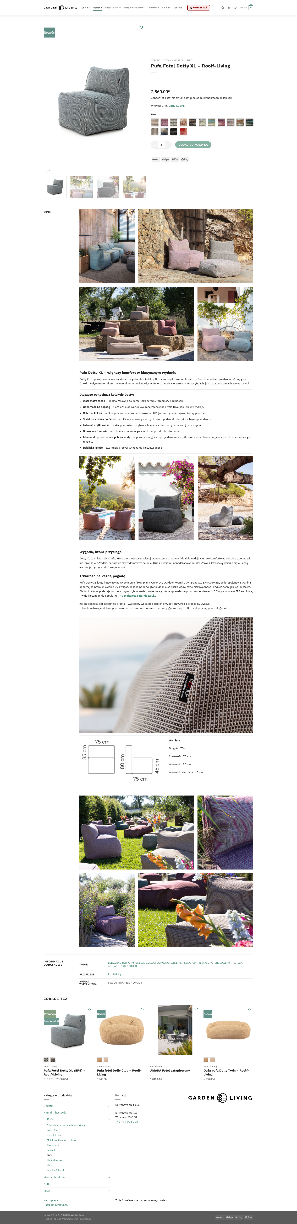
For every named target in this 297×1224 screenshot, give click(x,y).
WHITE (231, 962)
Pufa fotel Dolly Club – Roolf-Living (119, 1072)
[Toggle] (108, 1106)
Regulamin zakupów (56, 1204)
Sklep (85, 7)
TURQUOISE (220, 962)
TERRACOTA (205, 962)
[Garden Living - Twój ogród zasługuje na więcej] (60, 7)
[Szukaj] (223, 7)
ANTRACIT (114, 966)
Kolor (153, 114)
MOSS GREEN (167, 962)
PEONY (186, 962)
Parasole (51, 1150)
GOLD (149, 962)
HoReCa (97, 7)
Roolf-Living (114, 974)
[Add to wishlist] (141, 27)
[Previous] (50, 99)
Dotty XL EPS (176, 105)
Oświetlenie (53, 1145)
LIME (179, 962)
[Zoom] (48, 171)
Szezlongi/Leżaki (56, 1170)
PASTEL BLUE (137, 962)
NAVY (239, 962)
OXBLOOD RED (129, 966)
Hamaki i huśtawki (55, 1112)
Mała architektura (55, 1177)
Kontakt (177, 7)
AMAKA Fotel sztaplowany (170, 1070)
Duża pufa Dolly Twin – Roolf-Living (226, 1072)
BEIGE (111, 962)
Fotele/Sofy (53, 1130)
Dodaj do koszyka (193, 144)
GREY (156, 962)
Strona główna (161, 60)
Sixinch (166, 7)
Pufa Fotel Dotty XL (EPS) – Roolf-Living (64, 1072)
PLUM (194, 962)
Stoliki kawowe (55, 1160)
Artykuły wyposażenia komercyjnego (66, 1125)
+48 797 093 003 (126, 1121)
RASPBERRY (122, 962)
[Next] (139, 99)
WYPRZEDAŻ (199, 7)
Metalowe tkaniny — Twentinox (141, 7)
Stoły (49, 1165)
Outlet (47, 1184)
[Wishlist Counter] (235, 7)
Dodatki (48, 1106)
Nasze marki (112, 7)
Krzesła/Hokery (55, 1135)
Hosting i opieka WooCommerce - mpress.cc (67, 1218)
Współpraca (51, 1200)
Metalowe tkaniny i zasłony (61, 1140)
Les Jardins (156, 1066)
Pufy (189, 60)
